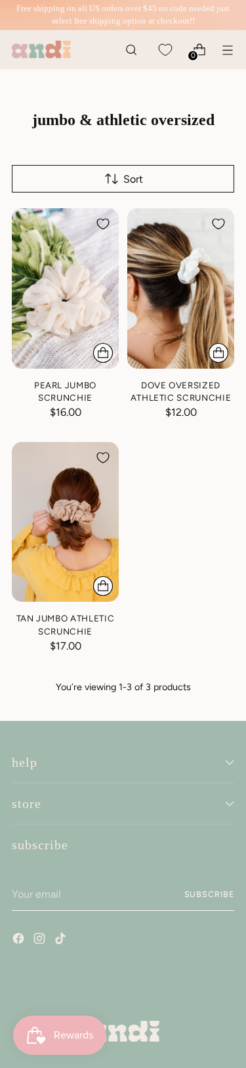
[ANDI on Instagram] (41, 940)
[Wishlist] (165, 49)
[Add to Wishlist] (103, 224)
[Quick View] (103, 353)
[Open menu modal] (227, 49)
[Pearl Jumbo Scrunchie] (65, 288)
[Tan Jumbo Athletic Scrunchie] (65, 522)
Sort (133, 179)
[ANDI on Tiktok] (62, 940)
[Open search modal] (130, 49)
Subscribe (209, 894)
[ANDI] (41, 49)
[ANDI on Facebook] (20, 940)
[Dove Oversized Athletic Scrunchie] (180, 288)
